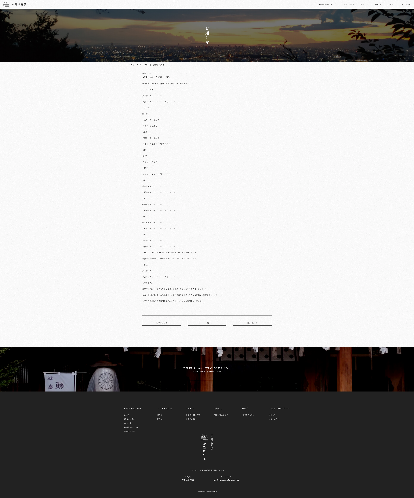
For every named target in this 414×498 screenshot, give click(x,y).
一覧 (207, 322)
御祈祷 (159, 415)
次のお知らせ (252, 322)
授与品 (159, 419)
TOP (126, 64)
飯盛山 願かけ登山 (131, 427)
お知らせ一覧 (136, 64)
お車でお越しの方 (193, 415)
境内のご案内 (129, 419)
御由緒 (127, 415)
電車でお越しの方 (193, 419)
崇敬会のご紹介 (248, 415)
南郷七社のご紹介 (221, 415)
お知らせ (272, 415)
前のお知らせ (161, 322)
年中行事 (127, 423)
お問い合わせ (274, 419)
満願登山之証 (129, 431)
